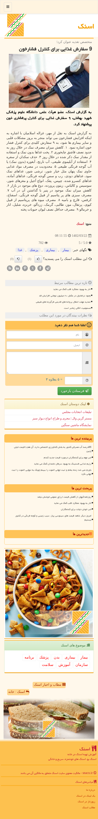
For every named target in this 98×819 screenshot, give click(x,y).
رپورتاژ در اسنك (86, 801)
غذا (20, 250)
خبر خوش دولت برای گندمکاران (76, 509)
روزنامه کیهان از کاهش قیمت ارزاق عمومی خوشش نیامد (64, 496)
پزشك (34, 250)
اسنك (86, 26)
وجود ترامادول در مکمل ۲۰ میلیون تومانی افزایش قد (65, 295)
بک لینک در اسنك (85, 795)
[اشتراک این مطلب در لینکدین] (17, 268)
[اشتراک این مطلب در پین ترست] (25, 268)
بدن (56, 657)
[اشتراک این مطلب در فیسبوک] (40, 268)
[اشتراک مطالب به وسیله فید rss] (9, 268)
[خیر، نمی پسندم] (18, 259)
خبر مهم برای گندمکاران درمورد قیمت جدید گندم (67, 457)
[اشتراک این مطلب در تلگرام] (47, 268)
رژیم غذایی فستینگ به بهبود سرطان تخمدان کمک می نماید (62, 463)
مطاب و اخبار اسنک (48, 684)
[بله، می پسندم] (38, 259)
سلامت (47, 665)
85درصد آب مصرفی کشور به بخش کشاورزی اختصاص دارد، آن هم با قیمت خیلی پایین (52, 449)
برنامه (29, 657)
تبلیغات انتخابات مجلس (77, 412)
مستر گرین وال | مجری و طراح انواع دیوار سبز (62, 418)
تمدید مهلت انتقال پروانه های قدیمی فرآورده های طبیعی (63, 301)
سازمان (81, 665)
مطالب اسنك (88, 807)
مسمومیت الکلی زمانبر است (77, 308)
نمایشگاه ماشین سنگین (76, 425)
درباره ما (90, 789)
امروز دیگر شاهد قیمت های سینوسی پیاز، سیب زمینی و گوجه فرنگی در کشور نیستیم (53, 517)
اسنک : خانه (17, 692)
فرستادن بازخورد (73, 391)
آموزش (64, 665)
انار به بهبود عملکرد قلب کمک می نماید (72, 289)
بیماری (50, 250)
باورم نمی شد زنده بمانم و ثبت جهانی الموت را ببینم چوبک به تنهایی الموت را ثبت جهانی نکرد (51, 472)
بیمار (66, 250)
